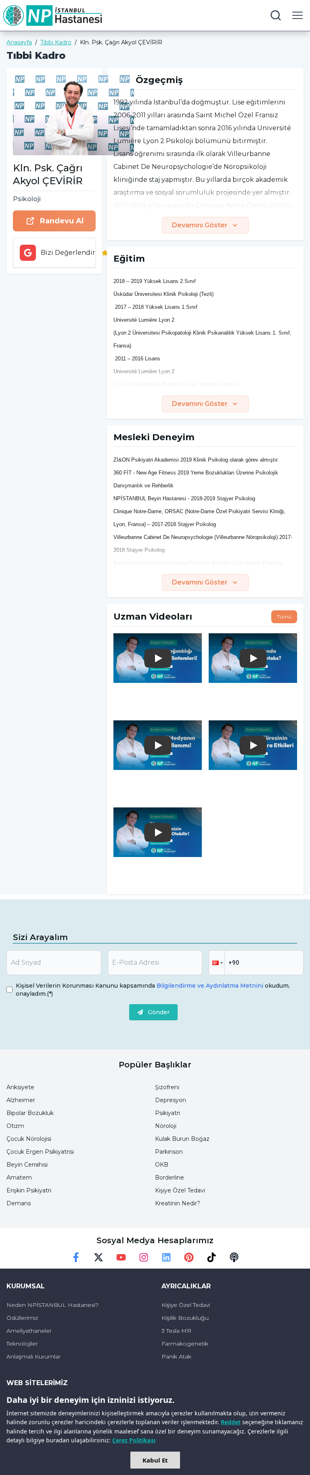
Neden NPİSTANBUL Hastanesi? (52, 1305)
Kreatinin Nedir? (177, 1203)
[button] (216, 963)
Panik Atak (176, 1356)
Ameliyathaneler (29, 1330)
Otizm (15, 1126)
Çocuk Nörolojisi (28, 1138)
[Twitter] (98, 1257)
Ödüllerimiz (22, 1317)
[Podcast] (234, 1257)
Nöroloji (165, 1126)
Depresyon (170, 1100)
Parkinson (169, 1151)
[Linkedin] (166, 1257)
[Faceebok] (76, 1257)
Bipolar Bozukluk (30, 1113)
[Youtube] (121, 1257)
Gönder (159, 1012)
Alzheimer (20, 1100)
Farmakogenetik (184, 1343)
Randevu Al (62, 220)
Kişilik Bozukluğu (185, 1317)
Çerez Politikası (133, 1440)
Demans (18, 1203)
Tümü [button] (284, 617)
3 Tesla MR (176, 1330)
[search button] (275, 15)
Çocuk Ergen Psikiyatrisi (40, 1151)
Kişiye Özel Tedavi (180, 1190)
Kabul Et (155, 1460)
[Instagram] (144, 1257)
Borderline (169, 1177)
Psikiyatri (167, 1113)
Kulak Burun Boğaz (182, 1138)
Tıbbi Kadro (55, 42)
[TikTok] (211, 1257)
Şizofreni (167, 1087)
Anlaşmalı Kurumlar (33, 1356)
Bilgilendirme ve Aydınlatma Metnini (210, 985)
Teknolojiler (22, 1343)
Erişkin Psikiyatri (28, 1190)
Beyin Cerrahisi (27, 1164)
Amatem (19, 1177)
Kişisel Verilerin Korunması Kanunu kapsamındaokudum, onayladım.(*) (153, 989)
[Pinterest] (189, 1257)
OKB (161, 1164)
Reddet (231, 1422)
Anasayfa (19, 42)
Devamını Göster (200, 225)
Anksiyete (20, 1087)
